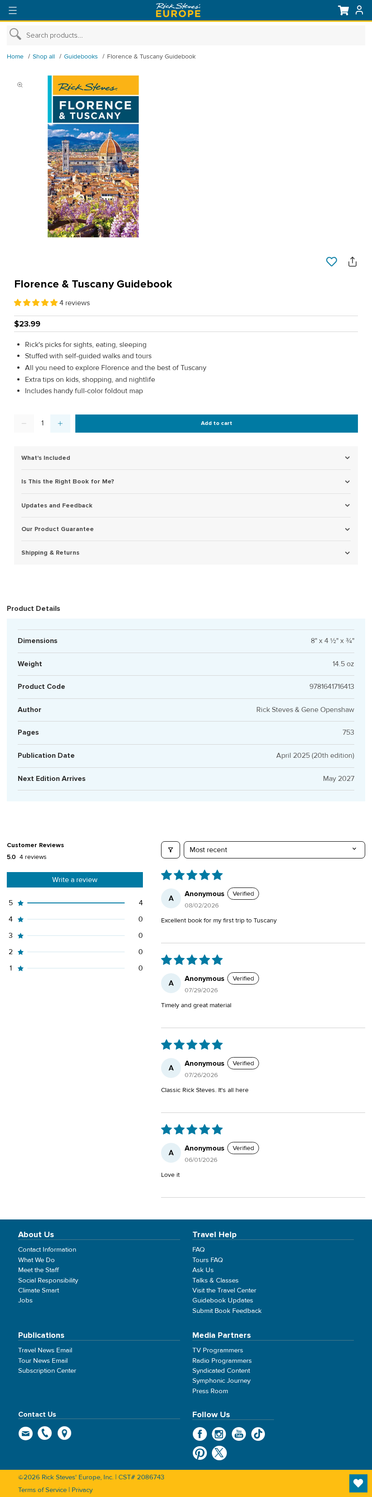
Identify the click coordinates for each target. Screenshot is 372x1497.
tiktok (258, 1434)
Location (64, 1433)
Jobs (25, 1300)
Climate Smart (38, 1290)
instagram (219, 1434)
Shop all (44, 56)
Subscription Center (47, 1370)
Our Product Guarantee (57, 529)
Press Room (210, 1391)
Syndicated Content (221, 1370)
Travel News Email (45, 1350)
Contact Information (47, 1250)
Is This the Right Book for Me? (67, 481)
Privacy (82, 1490)
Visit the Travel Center (224, 1290)
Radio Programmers (222, 1360)
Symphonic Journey (221, 1380)
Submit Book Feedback (227, 1311)
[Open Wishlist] (358, 1483)
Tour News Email (43, 1360)
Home (15, 56)
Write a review (75, 879)
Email (25, 1433)
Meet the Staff (38, 1270)
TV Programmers (217, 1350)
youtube (238, 1434)
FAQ (198, 1250)
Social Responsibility (48, 1280)
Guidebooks (81, 56)
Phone (45, 1433)
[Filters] (170, 849)
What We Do (36, 1260)
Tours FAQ (207, 1260)
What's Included (45, 458)
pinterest (199, 1453)
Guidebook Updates (222, 1300)
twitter (219, 1453)
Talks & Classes (215, 1280)
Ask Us (203, 1270)
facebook (199, 1434)
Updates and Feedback (57, 505)
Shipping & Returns (50, 552)
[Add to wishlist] (331, 262)
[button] (36, 302)
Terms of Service (42, 1490)
